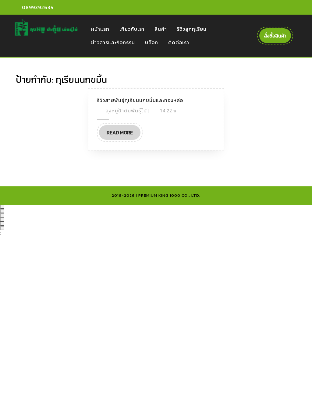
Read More (123, 134)
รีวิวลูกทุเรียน (192, 29)
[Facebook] (270, 7)
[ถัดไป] (2, 228)
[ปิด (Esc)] (2, 219)
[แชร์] (2, 215)
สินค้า (160, 29)
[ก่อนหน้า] (2, 224)
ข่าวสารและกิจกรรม (113, 42)
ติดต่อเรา (178, 42)
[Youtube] (281, 7)
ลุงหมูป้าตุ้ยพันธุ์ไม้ (126, 110)
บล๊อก (151, 42)
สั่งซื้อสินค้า (277, 37)
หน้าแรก (100, 29)
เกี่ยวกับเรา (131, 29)
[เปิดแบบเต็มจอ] (2, 211)
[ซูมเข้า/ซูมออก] (2, 207)
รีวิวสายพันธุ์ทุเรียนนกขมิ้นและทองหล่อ (140, 100)
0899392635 (37, 7)
